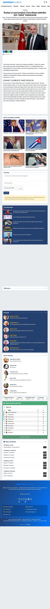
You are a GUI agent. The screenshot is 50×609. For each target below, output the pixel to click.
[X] (21, 499)
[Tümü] (45, 288)
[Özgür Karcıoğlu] (6, 348)
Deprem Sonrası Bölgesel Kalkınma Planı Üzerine (21, 330)
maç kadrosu (35, 520)
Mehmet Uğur (13, 329)
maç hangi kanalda (43, 520)
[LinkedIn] (26, 499)
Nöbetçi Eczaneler (9, 506)
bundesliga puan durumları (26, 520)
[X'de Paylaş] (6, 52)
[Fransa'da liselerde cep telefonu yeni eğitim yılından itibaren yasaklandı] (36, 159)
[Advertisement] (25, 265)
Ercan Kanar (13, 340)
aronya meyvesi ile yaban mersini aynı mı (11, 520)
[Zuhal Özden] (6, 336)
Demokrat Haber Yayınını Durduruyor (18, 318)
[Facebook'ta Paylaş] (4, 52)
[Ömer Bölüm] (6, 366)
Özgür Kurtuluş (14, 322)
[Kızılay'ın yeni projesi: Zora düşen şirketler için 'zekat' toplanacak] (25, 36)
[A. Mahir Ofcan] (6, 372)
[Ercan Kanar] (6, 342)
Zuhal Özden (13, 335)
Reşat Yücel (13, 378)
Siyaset (28, 6)
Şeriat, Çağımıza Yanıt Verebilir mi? (18, 392)
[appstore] (21, 502)
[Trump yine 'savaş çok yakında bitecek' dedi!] (14, 125)
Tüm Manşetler (8, 511)
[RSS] (31, 499)
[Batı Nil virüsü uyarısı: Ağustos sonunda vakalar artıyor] (14, 159)
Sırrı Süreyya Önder (15, 359)
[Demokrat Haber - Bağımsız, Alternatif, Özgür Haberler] (12, 2)
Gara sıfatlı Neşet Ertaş (15, 361)
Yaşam (33, 6)
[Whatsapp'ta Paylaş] (9, 52)
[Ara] (44, 2)
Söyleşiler (15, 6)
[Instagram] (24, 499)
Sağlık (38, 6)
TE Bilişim (28, 524)
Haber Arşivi (7, 514)
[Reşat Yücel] (6, 379)
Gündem (22, 6)
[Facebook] (19, 499)
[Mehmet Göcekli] (6, 317)
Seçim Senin (13, 367)
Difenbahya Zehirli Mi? (36, 519)
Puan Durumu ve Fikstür (32, 509)
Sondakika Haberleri (6, 6)
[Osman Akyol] (6, 391)
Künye (10, 519)
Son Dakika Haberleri (31, 511)
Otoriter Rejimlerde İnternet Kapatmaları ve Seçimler (23, 324)
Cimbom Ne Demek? (26, 519)
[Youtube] (28, 499)
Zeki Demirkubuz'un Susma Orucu (18, 337)
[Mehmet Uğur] (6, 329)
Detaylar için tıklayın (25, 437)
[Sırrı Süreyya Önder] (6, 360)
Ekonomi (43, 6)
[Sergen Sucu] (6, 385)
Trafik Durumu (8, 509)
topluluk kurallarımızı (15, 197)
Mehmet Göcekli (14, 316)
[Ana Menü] (46, 2)
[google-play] (28, 502)
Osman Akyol (13, 390)
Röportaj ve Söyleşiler (16, 519)
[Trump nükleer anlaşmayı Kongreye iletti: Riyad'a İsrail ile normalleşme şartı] (14, 142)
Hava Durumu (30, 506)
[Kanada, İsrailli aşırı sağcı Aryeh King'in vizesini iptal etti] (36, 125)
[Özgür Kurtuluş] (6, 323)
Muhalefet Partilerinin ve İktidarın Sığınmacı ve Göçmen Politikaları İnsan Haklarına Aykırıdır (27, 343)
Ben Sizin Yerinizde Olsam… (16, 386)
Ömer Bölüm (13, 365)
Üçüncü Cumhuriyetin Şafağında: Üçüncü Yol (20, 380)
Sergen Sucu (13, 384)
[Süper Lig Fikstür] (45, 441)
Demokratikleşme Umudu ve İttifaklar (19, 373)
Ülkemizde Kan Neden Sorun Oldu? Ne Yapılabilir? (22, 349)
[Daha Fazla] (11, 52)
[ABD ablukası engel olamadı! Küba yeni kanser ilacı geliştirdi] (36, 142)
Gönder (6, 193)
